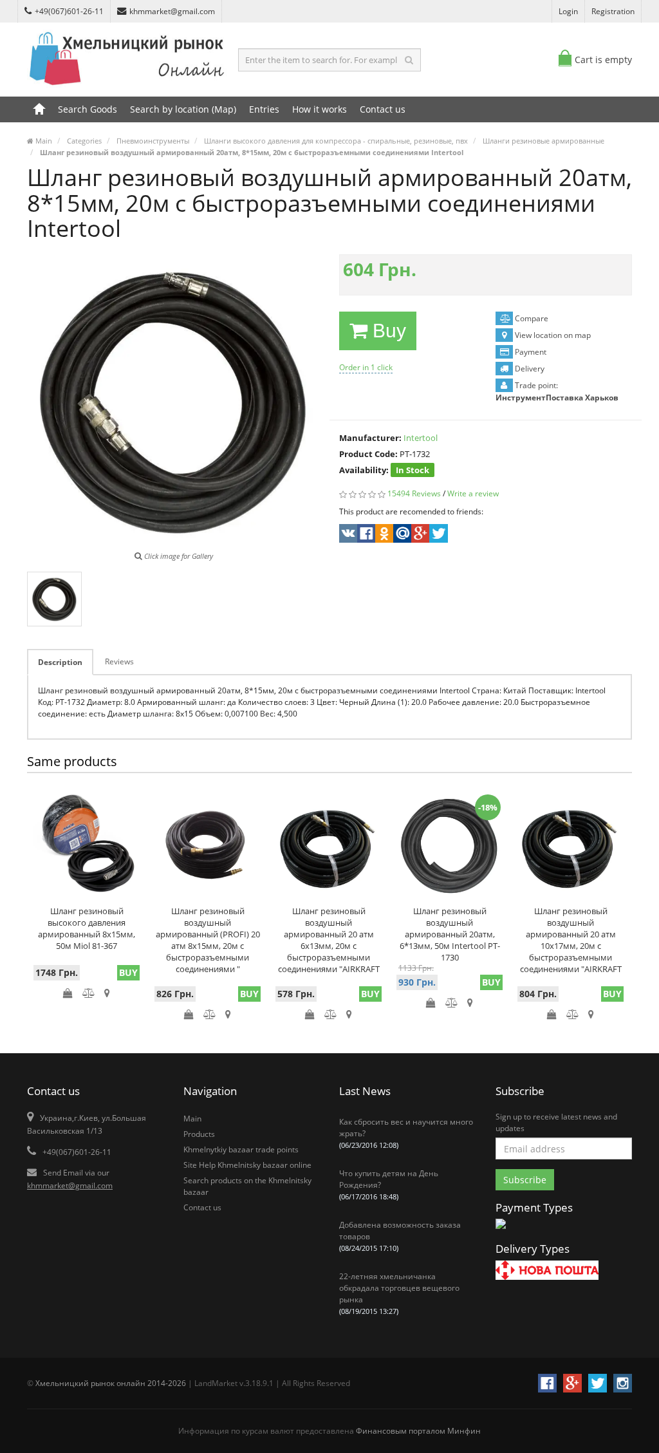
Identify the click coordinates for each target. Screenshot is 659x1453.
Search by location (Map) (183, 109)
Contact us (382, 109)
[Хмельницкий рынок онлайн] (127, 87)
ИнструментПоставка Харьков (557, 397)
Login (568, 11)
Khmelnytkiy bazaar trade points (241, 1149)
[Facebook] (365, 535)
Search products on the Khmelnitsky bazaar (247, 1186)
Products (199, 1134)
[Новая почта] (547, 1272)
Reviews (119, 661)
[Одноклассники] (383, 535)
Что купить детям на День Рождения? (388, 1184)
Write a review (473, 493)
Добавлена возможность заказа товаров (400, 1236)
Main (192, 1118)
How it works (319, 109)
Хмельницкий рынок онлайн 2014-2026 (110, 1383)
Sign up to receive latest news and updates (556, 1122)
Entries (264, 109)
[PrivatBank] (501, 1230)
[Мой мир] (401, 535)
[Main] (39, 109)
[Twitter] (437, 535)
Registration (613, 11)
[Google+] (419, 535)
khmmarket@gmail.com (172, 11)
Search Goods (87, 109)
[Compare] (88, 993)
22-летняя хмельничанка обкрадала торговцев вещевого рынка (399, 1293)
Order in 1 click (366, 367)
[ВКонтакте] (347, 535)
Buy (386, 330)
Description (60, 662)
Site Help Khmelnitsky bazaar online (247, 1164)
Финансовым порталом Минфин (418, 1430)
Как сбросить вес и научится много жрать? (406, 1133)
